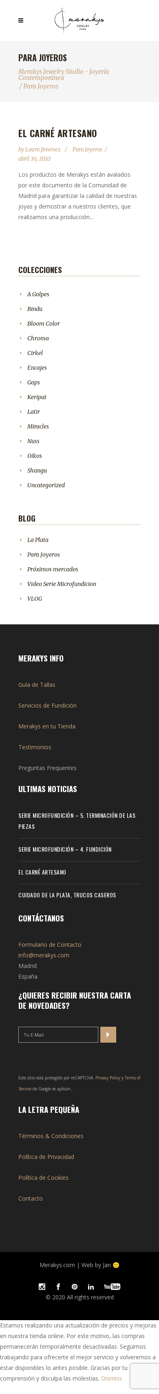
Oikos (34, 455)
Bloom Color (43, 323)
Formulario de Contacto (50, 944)
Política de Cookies (43, 1177)
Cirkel (35, 353)
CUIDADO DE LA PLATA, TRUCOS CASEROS (67, 894)
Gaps (33, 382)
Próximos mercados (52, 569)
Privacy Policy (107, 1078)
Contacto (30, 1198)
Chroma (38, 338)
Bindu (34, 309)
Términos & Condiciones (51, 1136)
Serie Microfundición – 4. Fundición (65, 849)
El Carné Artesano (57, 133)
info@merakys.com (43, 955)
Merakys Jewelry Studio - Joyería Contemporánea (63, 75)
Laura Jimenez (43, 149)
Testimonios (34, 747)
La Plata (38, 540)
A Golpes (38, 294)
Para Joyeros (87, 149)
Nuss (33, 441)
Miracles (38, 426)
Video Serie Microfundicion (61, 584)
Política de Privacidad (46, 1157)
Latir (33, 411)
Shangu (37, 470)
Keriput (36, 397)
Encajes (37, 367)
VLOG (34, 598)
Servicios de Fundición (47, 705)
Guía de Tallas (36, 684)
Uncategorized (46, 485)
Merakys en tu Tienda (46, 726)
